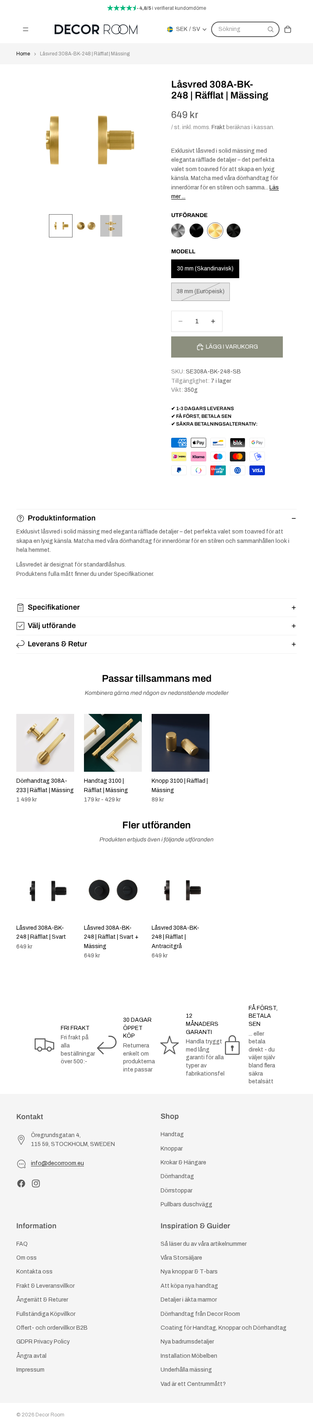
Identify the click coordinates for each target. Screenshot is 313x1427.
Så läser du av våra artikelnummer (204, 1244)
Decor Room (49, 1415)
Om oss (26, 1258)
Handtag (172, 1134)
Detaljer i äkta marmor (189, 1300)
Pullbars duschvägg (186, 1204)
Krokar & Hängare (183, 1162)
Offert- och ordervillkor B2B (52, 1328)
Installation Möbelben (189, 1356)
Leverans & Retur (57, 644)
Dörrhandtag (177, 1176)
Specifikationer (54, 607)
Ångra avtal (31, 1356)
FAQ (22, 1244)
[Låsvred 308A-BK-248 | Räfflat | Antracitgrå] (178, 230)
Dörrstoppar (176, 1191)
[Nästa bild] (288, 759)
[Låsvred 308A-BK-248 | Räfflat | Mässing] (215, 230)
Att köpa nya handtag (189, 1286)
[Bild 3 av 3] (111, 226)
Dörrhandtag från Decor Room (200, 1314)
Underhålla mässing (186, 1370)
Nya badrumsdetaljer (187, 1342)
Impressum (30, 1370)
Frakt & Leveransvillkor (45, 1286)
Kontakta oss (34, 1272)
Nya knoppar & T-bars (189, 1272)
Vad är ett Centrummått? (193, 1384)
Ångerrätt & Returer (42, 1300)
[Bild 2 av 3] (86, 226)
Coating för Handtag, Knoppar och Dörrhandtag (224, 1328)
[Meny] (25, 29)
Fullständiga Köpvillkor (45, 1314)
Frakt (218, 127)
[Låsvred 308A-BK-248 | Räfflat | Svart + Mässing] (233, 230)
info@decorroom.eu (57, 1163)
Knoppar (172, 1148)
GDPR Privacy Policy (43, 1342)
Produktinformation (62, 518)
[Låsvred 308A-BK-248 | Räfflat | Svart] (196, 230)
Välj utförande (52, 625)
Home (23, 53)
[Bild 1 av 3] (61, 226)
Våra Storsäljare (181, 1258)
